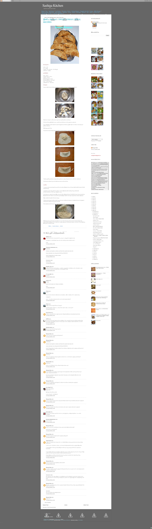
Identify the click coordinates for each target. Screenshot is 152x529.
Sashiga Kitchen (52, 5)
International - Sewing (47, 13)
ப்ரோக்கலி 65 (98, 320)
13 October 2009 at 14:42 (50, 358)
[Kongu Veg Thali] (94, 106)
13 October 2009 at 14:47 (50, 383)
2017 (93, 198)
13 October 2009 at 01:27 (50, 263)
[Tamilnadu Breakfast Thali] (94, 88)
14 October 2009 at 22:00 (50, 471)
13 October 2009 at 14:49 (50, 395)
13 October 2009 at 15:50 (50, 422)
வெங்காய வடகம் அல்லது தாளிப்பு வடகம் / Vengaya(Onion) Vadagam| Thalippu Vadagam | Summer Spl (102, 315)
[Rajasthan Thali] (94, 98)
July (94, 251)
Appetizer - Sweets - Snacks (69, 12)
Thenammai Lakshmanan (51, 247)
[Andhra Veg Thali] (100, 88)
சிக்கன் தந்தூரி (95, 217)
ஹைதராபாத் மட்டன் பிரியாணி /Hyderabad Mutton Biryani (101, 303)
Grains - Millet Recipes (95, 11)
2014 (93, 202)
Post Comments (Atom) (52, 507)
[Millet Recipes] (100, 55)
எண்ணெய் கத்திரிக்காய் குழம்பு (98, 233)
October (94, 214)
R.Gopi (47, 291)
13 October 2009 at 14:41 (50, 336)
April (94, 256)
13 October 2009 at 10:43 (50, 315)
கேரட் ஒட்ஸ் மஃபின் (96, 215)
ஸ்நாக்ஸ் (61, 226)
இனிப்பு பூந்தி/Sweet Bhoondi (98, 226)
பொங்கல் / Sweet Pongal (97, 239)
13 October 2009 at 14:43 (50, 366)
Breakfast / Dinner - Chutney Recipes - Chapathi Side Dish (75, 11)
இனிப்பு (50, 226)
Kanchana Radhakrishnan (51, 419)
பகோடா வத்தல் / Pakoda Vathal (98, 218)
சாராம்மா (47, 280)
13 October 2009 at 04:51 (50, 270)
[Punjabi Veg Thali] (94, 112)
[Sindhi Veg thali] (94, 119)
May (94, 254)
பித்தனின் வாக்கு (49, 266)
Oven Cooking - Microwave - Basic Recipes (51, 12)
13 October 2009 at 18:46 (50, 430)
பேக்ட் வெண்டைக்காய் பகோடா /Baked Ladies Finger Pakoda (102, 268)
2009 (93, 210)
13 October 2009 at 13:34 (50, 330)
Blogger (62, 519)
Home (43, 11)
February (95, 259)
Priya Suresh (48, 312)
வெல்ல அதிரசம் (95, 229)
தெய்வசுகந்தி (48, 411)
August (94, 250)
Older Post (85, 505)
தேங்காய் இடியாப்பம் (99, 279)
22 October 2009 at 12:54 (50, 487)
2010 (93, 208)
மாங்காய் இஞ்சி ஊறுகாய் (97, 242)
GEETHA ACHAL (49, 327)
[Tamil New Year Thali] (94, 82)
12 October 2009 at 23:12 (50, 256)
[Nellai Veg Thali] (100, 106)
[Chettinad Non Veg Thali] (94, 125)
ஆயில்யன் (48, 236)
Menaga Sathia (49, 333)
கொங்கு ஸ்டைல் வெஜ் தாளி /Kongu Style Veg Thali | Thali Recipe (102, 297)
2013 (93, 204)
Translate (99, 140)
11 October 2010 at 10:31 (50, 493)
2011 (93, 207)
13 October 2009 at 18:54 (50, 437)
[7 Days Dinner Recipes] (100, 61)
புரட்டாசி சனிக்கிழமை (96, 243)
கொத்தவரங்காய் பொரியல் (97, 221)
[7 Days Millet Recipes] (94, 69)
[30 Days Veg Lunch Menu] (100, 69)
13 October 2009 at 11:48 (50, 324)
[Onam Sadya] (100, 112)
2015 (93, 201)
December (95, 211)
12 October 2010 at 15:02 (50, 500)
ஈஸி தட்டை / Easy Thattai (97, 230)
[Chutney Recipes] (94, 53)
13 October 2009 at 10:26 (50, 309)
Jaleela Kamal (48, 440)
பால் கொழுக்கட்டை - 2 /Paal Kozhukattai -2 (100, 274)
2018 (93, 196)
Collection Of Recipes (58, 13)
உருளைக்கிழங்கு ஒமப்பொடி (97, 232)
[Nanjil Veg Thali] (100, 125)
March (94, 257)
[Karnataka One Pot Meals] (100, 98)
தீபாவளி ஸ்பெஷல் (56, 226)
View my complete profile (95, 149)
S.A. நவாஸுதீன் (49, 274)
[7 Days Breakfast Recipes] (94, 61)
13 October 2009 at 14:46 (50, 377)
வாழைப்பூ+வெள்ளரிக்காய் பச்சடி (98, 240)
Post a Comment (48, 502)
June (94, 253)
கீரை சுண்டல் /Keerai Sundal (98, 227)
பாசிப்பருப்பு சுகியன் (96, 224)
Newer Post (45, 505)
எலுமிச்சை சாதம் (96, 220)
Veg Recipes (58, 11)
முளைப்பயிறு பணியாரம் (97, 245)
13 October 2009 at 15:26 (50, 415)
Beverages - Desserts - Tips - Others (84, 12)
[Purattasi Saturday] (100, 119)
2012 (93, 205)
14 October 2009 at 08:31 (50, 457)
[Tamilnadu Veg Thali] (100, 82)
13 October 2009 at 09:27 (50, 287)
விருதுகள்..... (95, 246)
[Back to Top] (151, 528)
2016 (93, 199)
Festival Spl (96, 12)
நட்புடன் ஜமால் (48, 387)
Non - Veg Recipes (50, 11)
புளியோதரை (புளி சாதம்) (97, 223)
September (95, 248)
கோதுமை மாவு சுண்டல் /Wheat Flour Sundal (100, 237)
